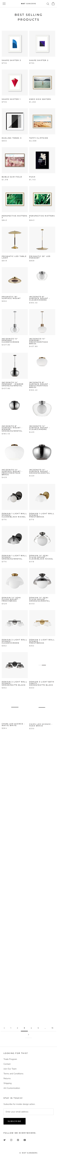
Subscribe (14, 1121)
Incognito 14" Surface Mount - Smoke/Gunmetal (39, 471)
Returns (7, 1078)
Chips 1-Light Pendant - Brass (39, 807)
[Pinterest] (18, 1140)
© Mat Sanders (28, 1153)
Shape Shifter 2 (38, 60)
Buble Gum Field (12, 177)
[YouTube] (25, 1140)
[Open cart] (53, 3)
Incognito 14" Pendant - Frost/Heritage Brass (38, 341)
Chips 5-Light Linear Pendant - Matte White (14, 851)
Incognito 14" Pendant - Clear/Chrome (10, 340)
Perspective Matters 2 (14, 216)
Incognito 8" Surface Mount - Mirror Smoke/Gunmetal (12, 428)
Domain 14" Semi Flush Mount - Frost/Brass (11, 599)
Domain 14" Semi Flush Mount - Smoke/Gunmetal (39, 599)
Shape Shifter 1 (11, 99)
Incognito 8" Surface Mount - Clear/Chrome (39, 298)
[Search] (48, 3)
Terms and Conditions (13, 1073)
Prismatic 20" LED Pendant (39, 257)
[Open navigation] (4, 4)
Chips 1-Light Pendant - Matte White (12, 808)
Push (32, 177)
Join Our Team (10, 1068)
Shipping (8, 1083)
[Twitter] (5, 1140)
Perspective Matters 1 (42, 216)
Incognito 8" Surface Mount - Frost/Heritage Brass (39, 384)
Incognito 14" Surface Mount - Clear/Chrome (39, 427)
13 (52, 1028)
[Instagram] (11, 1140)
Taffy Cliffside (38, 138)
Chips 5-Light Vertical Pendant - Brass (41, 766)
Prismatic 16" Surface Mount (11, 297)
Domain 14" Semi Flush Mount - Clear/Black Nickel (41, 557)
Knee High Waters (40, 99)
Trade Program (10, 1059)
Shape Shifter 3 (11, 60)
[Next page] (28, 1034)
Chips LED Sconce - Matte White (13, 724)
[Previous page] (4, 1028)
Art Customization (12, 1088)
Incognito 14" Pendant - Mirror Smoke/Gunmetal (12, 384)
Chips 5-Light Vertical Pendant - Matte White (13, 766)
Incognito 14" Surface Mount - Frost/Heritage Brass (12, 472)
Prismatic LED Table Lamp (14, 257)
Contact (7, 1064)
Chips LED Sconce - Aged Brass (40, 724)
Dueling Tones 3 (11, 138)
